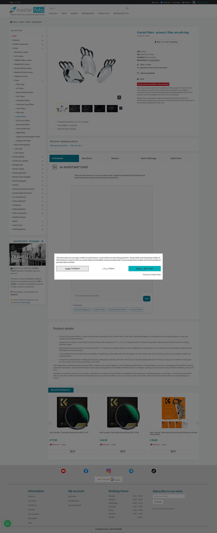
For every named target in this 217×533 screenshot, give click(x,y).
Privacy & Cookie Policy (152, 275)
